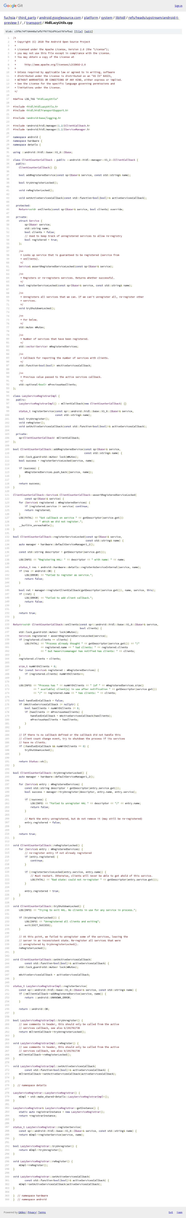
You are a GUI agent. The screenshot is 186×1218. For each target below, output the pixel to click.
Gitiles (21, 1212)
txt (171, 1212)
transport (34, 22)
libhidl (120, 17)
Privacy (32, 1212)
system (106, 17)
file (78, 31)
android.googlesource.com (60, 17)
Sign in (178, 5)
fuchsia (9, 17)
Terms (42, 1212)
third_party (27, 17)
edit (89, 31)
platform (91, 17)
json (179, 1212)
